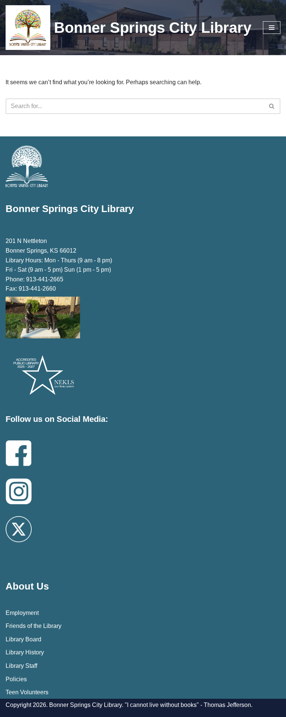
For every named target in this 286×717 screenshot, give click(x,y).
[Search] (272, 106)
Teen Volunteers (27, 692)
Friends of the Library (33, 626)
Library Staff (21, 666)
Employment (22, 613)
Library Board (23, 639)
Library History (25, 652)
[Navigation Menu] (271, 27)
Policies (16, 679)
